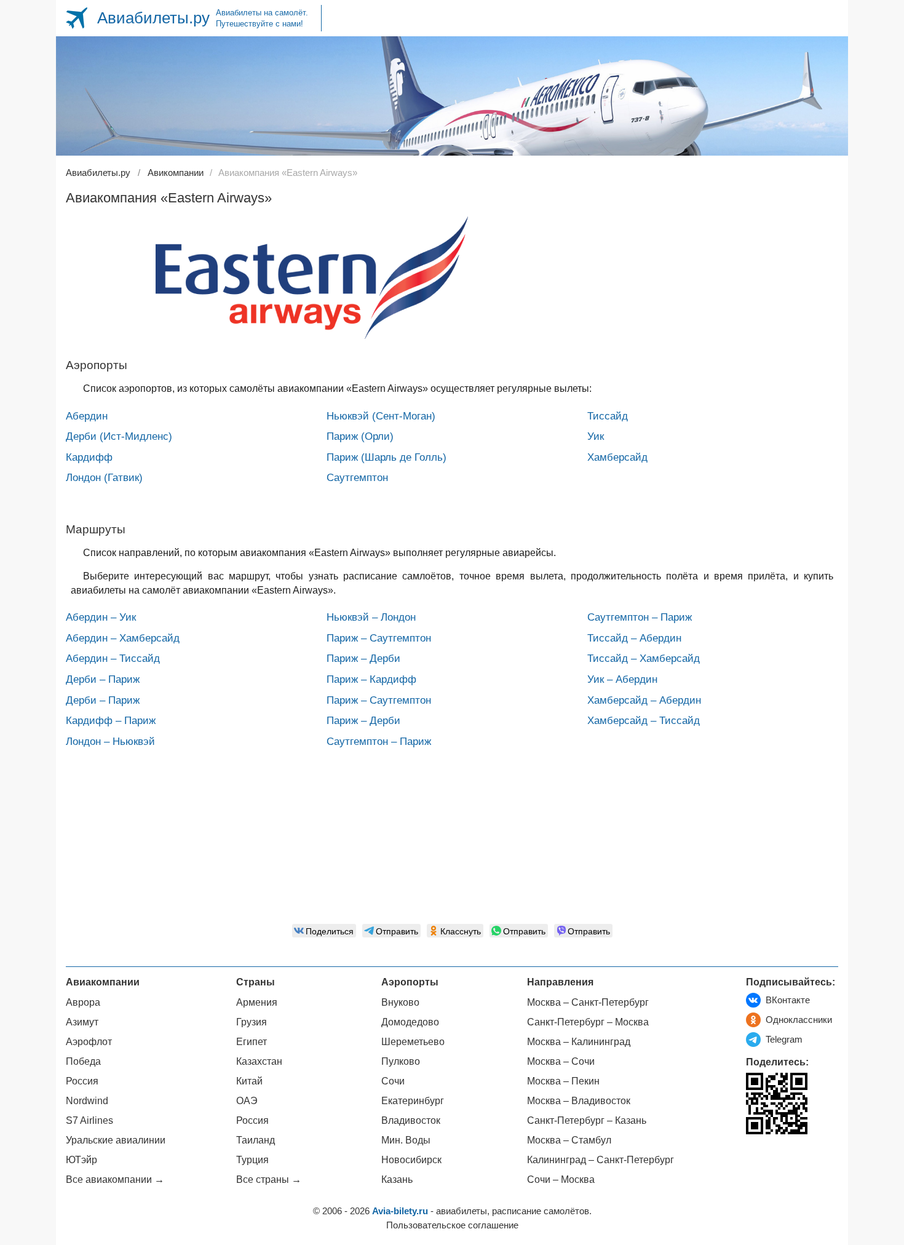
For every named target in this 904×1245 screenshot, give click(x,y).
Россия (82, 1081)
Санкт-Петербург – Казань (586, 1120)
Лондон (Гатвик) (104, 477)
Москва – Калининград (578, 1041)
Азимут (82, 1022)
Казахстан (259, 1061)
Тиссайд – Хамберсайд (643, 658)
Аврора (83, 1002)
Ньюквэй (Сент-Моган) (381, 416)
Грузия (251, 1022)
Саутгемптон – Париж (379, 741)
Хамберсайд (617, 457)
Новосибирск (411, 1160)
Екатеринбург (412, 1101)
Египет (251, 1041)
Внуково (400, 1002)
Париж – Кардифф (371, 679)
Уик (595, 436)
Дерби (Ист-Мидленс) (119, 436)
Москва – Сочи (561, 1061)
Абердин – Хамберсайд (123, 638)
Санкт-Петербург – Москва (588, 1022)
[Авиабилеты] (76, 18)
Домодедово (410, 1022)
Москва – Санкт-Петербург (588, 1002)
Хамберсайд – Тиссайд (643, 720)
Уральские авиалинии (115, 1140)
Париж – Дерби (363, 658)
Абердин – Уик (101, 617)
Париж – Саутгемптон (379, 638)
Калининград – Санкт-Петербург (600, 1160)
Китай (249, 1081)
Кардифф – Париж (111, 720)
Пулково (400, 1061)
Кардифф (89, 457)
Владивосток (410, 1120)
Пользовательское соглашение (452, 1225)
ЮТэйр (81, 1160)
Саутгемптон (357, 477)
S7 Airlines (89, 1120)
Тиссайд (607, 416)
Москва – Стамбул (569, 1140)
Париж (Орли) (360, 436)
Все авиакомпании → (115, 1179)
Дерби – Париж (103, 679)
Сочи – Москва (561, 1179)
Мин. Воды (405, 1140)
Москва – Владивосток (578, 1101)
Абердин (87, 416)
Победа (83, 1061)
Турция (252, 1160)
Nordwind (87, 1101)
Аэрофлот (89, 1041)
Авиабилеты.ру (153, 17)
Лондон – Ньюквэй (110, 741)
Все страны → (268, 1179)
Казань (397, 1179)
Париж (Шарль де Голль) (386, 457)
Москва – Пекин (563, 1081)
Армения (256, 1002)
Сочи (393, 1081)
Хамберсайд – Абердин (644, 700)
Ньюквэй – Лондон (371, 617)
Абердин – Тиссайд (113, 658)
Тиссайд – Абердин (634, 638)
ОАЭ (247, 1101)
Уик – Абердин (622, 679)
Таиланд (255, 1140)
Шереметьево (413, 1041)
